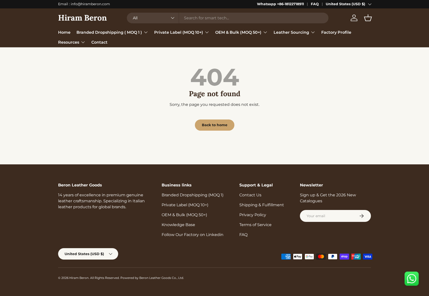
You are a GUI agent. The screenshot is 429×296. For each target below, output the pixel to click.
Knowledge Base (178, 224)
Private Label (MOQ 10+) (178, 32)
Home (64, 32)
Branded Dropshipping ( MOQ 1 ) (109, 32)
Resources (68, 42)
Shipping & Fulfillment (261, 205)
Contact (99, 42)
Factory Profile (336, 32)
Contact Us (250, 195)
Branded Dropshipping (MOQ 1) (192, 195)
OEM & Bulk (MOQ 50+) (238, 32)
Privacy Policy (252, 214)
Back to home (214, 125)
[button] (367, 17)
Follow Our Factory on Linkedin (192, 234)
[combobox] (227, 18)
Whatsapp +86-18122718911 (280, 4)
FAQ (315, 4)
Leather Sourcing (291, 32)
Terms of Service (255, 224)
